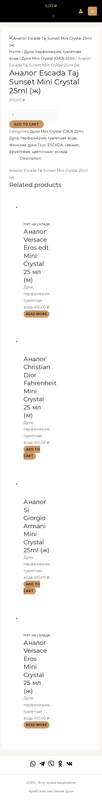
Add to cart (26, 124)
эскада (60, 152)
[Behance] (60, 764)
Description (30, 158)
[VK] (69, 764)
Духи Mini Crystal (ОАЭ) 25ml (48, 58)
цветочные (42, 152)
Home (15, 52)
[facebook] (33, 764)
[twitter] (51, 764)
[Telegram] (42, 764)
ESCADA (55, 145)
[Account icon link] (80, 11)
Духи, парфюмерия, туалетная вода (42, 138)
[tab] (56, 158)
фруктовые (19, 152)
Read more (36, 314)
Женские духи (22, 145)
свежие (72, 145)
